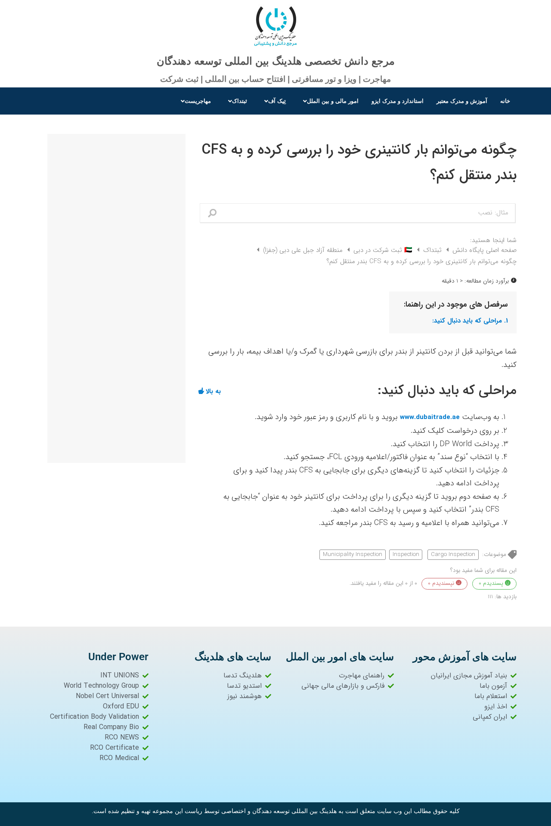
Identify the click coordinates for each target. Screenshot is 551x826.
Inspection (406, 554)
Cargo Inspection (453, 554)
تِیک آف (277, 101)
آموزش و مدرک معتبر (461, 101)
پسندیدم (492, 583)
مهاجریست (198, 101)
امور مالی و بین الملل (333, 101)
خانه (505, 101)
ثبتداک (239, 101)
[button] (328, 101)
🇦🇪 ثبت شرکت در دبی (381, 250)
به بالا (213, 391)
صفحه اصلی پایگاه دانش (483, 250)
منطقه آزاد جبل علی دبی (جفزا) (302, 250)
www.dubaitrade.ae (430, 417)
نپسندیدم (442, 583)
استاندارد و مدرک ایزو (397, 101)
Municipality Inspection (352, 554)
